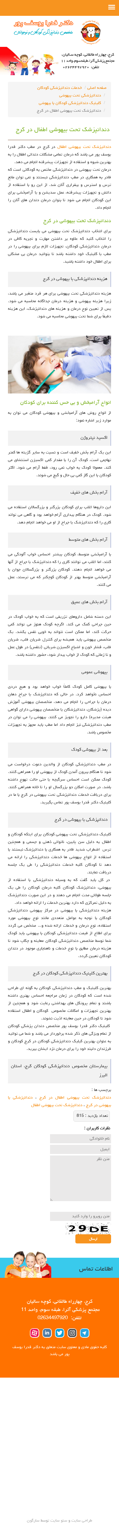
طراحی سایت (81, 1520)
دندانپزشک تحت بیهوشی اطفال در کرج (75, 1097)
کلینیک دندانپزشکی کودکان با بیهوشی (70, 103)
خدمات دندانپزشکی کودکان (59, 88)
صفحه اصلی (96, 88)
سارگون (34, 1520)
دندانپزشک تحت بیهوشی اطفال (84, 147)
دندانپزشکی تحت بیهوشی (80, 95)
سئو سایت (58, 1520)
